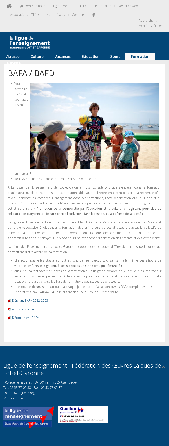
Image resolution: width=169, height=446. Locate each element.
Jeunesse (13, 63)
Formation (140, 56)
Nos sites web (128, 6)
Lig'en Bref (60, 6)
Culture (37, 56)
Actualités (81, 6)
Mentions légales (150, 25)
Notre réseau (55, 14)
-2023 (30, 300)
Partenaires (103, 6)
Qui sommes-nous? (32, 6)
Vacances (63, 56)
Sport (115, 56)
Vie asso (13, 56)
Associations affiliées (25, 14)
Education (90, 56)
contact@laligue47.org (19, 393)
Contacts (78, 14)
